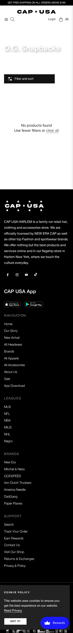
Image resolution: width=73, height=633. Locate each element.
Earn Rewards (14, 538)
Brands (9, 351)
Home (8, 324)
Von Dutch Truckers (17, 483)
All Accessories (14, 365)
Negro (8, 441)
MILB (8, 427)
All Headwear (13, 344)
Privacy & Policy (15, 566)
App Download (14, 386)
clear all (52, 131)
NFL (7, 414)
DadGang (10, 496)
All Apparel (11, 358)
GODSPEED (12, 476)
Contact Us (12, 545)
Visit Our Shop (14, 552)
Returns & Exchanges (19, 559)
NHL (7, 434)
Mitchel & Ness (14, 469)
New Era (10, 462)
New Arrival (11, 337)
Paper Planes (13, 503)
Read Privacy (13, 610)
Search (9, 524)
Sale (7, 379)
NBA (7, 420)
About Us (10, 372)
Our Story (10, 331)
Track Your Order (16, 531)
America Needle (15, 489)
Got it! (15, 621)
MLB (7, 407)
